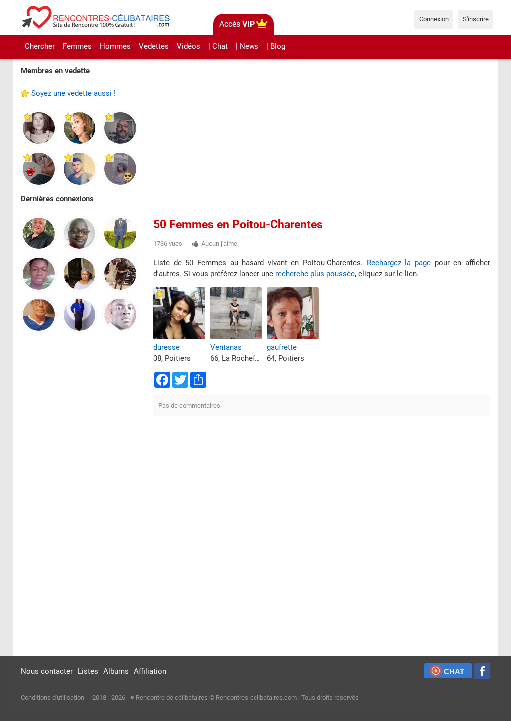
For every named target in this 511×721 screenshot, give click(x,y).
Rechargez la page (399, 262)
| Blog (275, 46)
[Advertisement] (79, 495)
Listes (88, 671)
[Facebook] (482, 671)
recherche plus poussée (315, 273)
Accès (237, 24)
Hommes (115, 46)
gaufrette (282, 347)
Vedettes (154, 46)
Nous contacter (47, 671)
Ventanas (226, 347)
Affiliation (150, 671)
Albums (116, 671)
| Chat (218, 46)
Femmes (77, 46)
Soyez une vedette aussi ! (73, 93)
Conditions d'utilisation (52, 697)
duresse (166, 347)
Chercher (40, 46)
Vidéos (188, 46)
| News (247, 46)
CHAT (454, 671)
